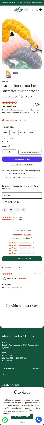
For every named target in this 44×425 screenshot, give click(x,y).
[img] (7, 274)
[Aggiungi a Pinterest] (17, 209)
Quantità (6, 146)
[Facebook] (3, 374)
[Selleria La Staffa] (21, 9)
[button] (33, 9)
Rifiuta (22, 422)
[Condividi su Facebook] (4, 209)
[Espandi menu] (3, 9)
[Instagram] (6, 374)
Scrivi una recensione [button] (22, 259)
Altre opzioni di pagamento (22, 165)
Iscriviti (36, 368)
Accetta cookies (22, 416)
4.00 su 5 (27, 235)
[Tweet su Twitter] (11, 209)
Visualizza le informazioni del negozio (20, 177)
